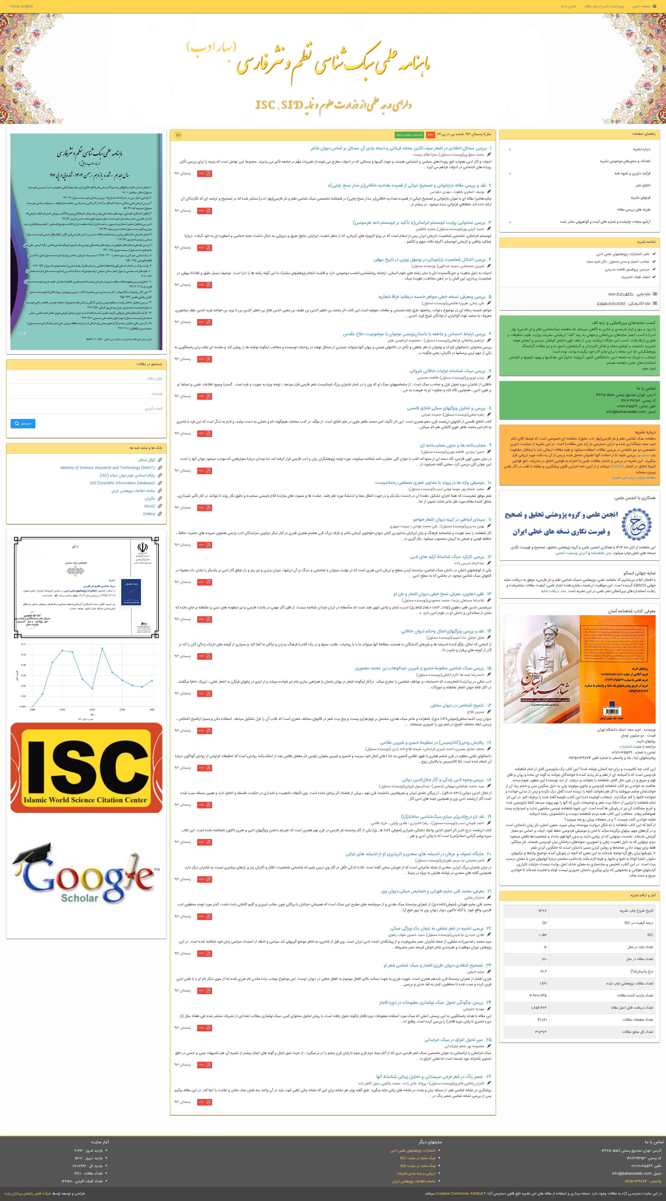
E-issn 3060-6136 (611, 304)
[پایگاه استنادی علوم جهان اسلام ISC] (86, 768)
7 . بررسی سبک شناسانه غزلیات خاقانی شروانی (450, 371)
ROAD (150, 506)
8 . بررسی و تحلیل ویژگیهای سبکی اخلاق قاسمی (449, 408)
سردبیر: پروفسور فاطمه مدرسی (627, 269)
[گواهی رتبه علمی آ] (86, 587)
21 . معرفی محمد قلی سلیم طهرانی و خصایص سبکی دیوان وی (436, 891)
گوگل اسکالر (146, 460)
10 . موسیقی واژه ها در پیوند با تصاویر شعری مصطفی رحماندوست (433, 482)
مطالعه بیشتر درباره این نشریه (634, 478)
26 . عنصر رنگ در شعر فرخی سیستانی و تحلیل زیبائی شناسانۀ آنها (433, 1077)
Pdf (201, 174)
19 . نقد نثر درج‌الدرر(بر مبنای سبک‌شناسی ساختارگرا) (446, 817)
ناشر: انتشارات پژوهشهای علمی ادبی (622, 254)
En (178, 135)
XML (431, 135)
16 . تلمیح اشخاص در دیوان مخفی (460, 705)
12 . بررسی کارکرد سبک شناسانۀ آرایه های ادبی (450, 557)
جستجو (26, 424)
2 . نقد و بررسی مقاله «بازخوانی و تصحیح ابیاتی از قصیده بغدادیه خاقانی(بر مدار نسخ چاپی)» (409, 185)
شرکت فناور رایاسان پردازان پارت (27, 1194)
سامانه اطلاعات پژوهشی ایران (133, 491)
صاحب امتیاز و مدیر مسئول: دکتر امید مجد (617, 262)
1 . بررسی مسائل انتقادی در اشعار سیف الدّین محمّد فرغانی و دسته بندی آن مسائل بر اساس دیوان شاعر (401, 148)
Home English (21, 6)
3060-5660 (625, 294)
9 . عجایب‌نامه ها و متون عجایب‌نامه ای (455, 445)
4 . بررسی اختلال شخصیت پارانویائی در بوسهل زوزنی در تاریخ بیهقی (432, 259)
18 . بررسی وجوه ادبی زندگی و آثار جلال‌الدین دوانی (446, 780)
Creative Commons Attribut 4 (461, 1194)
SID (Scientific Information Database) (122, 483)
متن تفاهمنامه (601, 553)
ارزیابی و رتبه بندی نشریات (416, 1174)
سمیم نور (643, 455)
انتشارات (625, 747)
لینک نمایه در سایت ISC (418, 1158)
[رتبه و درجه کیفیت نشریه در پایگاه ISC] (86, 682)
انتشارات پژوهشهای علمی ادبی (413, 1151)
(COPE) (617, 466)
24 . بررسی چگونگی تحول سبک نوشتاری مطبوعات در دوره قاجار (435, 1002)
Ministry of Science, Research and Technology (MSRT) (107, 468)
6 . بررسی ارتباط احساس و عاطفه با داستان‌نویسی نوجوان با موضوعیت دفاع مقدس (417, 334)
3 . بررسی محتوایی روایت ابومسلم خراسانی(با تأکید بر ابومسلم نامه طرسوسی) (422, 222)
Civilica (149, 514)
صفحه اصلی (641, 6)
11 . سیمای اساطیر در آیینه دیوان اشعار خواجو (452, 519)
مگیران (150, 498)
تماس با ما (568, 6)
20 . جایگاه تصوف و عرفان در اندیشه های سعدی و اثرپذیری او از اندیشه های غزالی (418, 854)
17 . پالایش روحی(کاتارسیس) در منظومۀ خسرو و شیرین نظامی (435, 742)
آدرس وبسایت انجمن (571, 553)
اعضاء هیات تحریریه (636, 277)
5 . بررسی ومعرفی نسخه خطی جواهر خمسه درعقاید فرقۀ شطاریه (434, 297)
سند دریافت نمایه (553, 591)
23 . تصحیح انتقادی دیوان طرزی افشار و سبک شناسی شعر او (437, 965)
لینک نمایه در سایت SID (418, 1166)
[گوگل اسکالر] (86, 874)
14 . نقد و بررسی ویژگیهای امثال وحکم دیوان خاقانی (446, 631)
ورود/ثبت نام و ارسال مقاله (604, 6)
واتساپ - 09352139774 (642, 1181)
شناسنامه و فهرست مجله (409, 135)
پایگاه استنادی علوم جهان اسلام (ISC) (127, 476)
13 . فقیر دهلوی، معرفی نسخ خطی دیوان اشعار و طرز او (442, 594)
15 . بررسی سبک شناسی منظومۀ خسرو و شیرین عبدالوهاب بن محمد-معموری (423, 668)
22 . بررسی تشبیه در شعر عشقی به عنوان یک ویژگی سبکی (440, 928)
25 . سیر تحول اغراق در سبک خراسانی (458, 1040)
